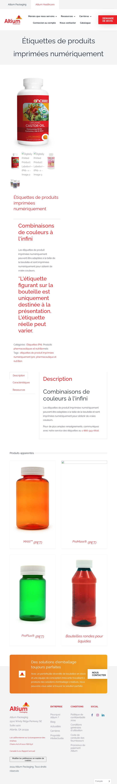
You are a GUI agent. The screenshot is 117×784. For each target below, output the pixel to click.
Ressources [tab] (19, 389)
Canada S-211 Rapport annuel (22, 751)
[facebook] (92, 715)
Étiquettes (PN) (34, 344)
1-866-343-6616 (90, 430)
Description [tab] (19, 375)
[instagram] (97, 715)
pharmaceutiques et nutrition (29, 348)
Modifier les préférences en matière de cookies (28, 759)
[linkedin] (103, 715)
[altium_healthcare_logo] (13, 16)
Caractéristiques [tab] (21, 382)
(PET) (32, 543)
